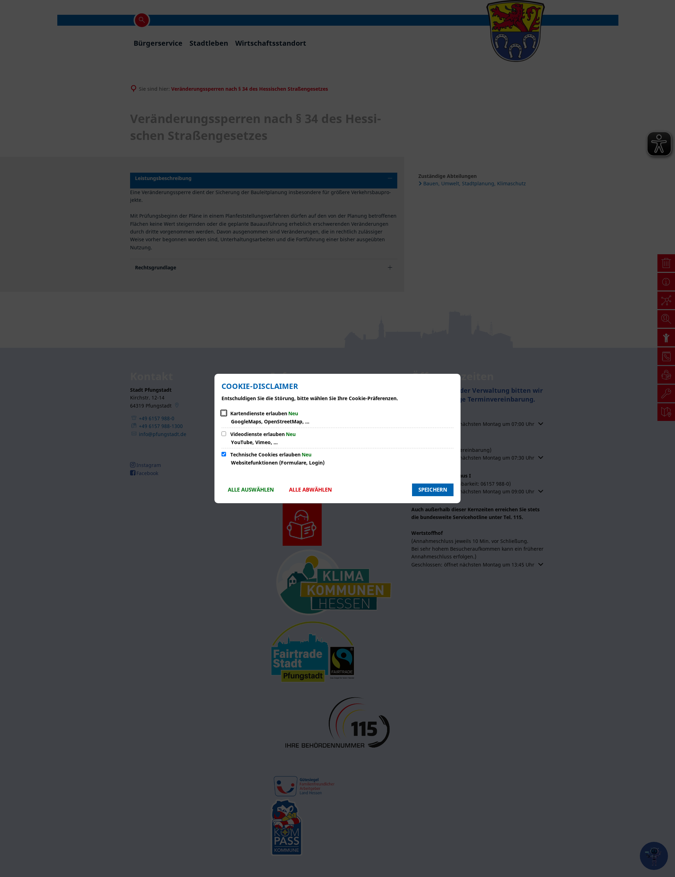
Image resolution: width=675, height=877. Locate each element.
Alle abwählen (310, 489)
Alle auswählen (251, 489)
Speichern (432, 489)
